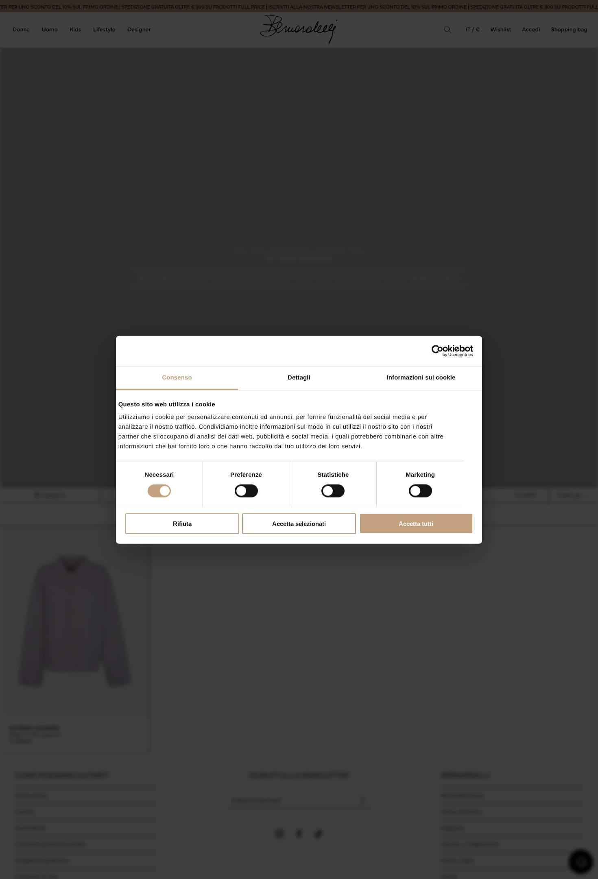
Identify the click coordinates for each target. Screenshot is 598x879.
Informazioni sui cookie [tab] (421, 377)
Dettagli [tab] (299, 377)
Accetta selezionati (299, 523)
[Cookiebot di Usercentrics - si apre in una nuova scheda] (437, 351)
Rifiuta (182, 523)
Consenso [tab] (177, 377)
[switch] (246, 490)
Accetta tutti (416, 523)
